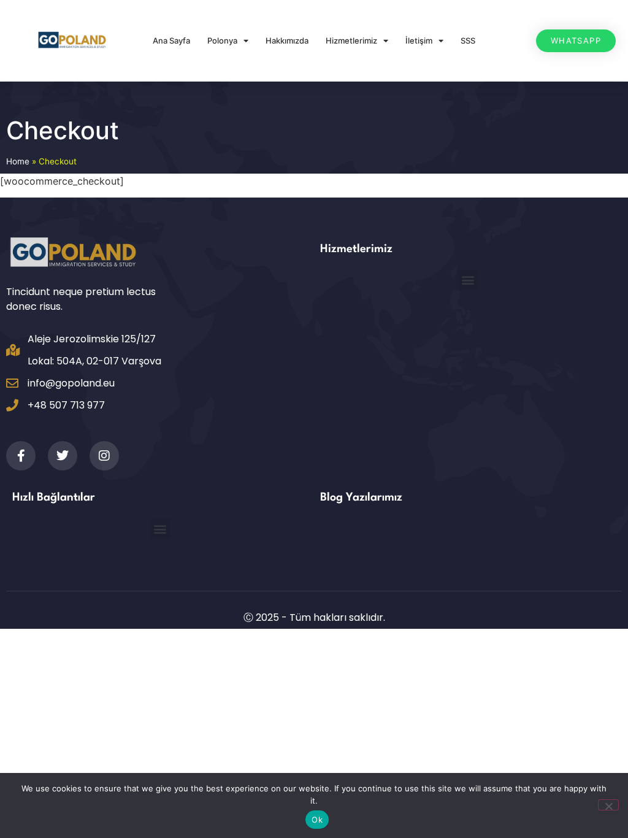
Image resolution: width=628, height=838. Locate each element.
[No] (608, 804)
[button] (468, 280)
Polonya (222, 40)
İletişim (418, 40)
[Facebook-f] (21, 456)
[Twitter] (62, 456)
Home (17, 161)
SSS (468, 40)
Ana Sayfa (171, 40)
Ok (317, 820)
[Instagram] (104, 456)
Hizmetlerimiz (351, 40)
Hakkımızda (287, 40)
